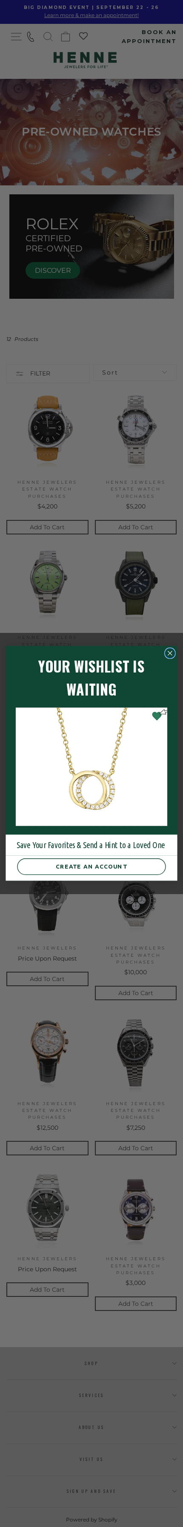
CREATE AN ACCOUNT (91, 866)
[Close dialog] (170, 653)
